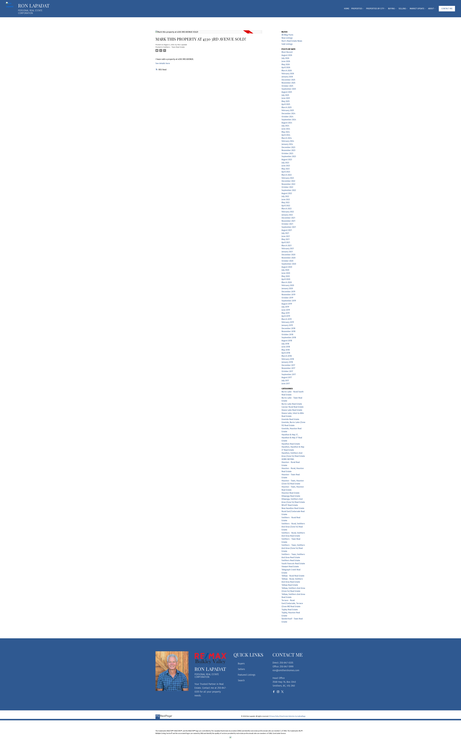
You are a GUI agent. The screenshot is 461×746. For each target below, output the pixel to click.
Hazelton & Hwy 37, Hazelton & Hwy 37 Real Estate (292, 437)
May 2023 (286, 169)
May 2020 (286, 276)
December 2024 (288, 113)
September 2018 (289, 337)
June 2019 (286, 310)
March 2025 (287, 107)
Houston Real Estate (290, 493)
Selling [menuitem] (402, 8)
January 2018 (287, 362)
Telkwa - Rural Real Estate (293, 576)
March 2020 (287, 282)
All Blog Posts (287, 35)
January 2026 (287, 77)
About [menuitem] (431, 8)
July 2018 (285, 344)
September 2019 (289, 301)
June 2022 (286, 199)
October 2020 (287, 261)
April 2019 (286, 316)
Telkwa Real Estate (290, 585)
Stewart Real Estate (290, 566)
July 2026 (285, 58)
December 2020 (288, 255)
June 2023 (286, 166)
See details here (162, 63)
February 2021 (288, 248)
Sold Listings (287, 44)
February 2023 (288, 178)
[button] (447, 8)
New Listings (287, 38)
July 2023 (285, 163)
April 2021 (286, 242)
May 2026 (286, 64)
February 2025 (288, 110)
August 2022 (287, 193)
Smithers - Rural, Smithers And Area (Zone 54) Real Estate (293, 526)
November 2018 (288, 331)
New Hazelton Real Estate (293, 508)
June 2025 (286, 98)
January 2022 (287, 215)
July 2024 (285, 126)
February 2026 (288, 73)
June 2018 (286, 347)
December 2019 (288, 291)
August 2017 (287, 377)
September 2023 (289, 156)
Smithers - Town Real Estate (174, 47)
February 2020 (288, 285)
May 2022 (286, 202)
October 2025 (287, 86)
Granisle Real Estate (290, 419)
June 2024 (286, 129)
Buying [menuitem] (391, 8)
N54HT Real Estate (290, 505)
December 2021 (288, 218)
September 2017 (289, 374)
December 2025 (288, 80)
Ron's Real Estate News (292, 41)
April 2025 (286, 104)
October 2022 (287, 187)
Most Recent (287, 52)
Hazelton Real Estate (291, 444)
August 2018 (287, 340)
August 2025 (287, 92)
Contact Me (446, 8)
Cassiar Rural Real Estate (292, 407)
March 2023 (287, 175)
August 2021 (287, 230)
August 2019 (287, 304)
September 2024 (289, 119)
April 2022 (286, 205)
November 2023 (288, 150)
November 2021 (288, 221)
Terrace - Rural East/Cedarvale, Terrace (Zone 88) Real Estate (292, 603)
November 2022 (288, 184)
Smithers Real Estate (291, 560)
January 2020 (287, 288)
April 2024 (286, 135)
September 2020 (289, 264)
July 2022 (285, 196)
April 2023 (286, 172)
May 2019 (286, 313)
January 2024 (287, 144)
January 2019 (287, 325)
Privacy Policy (274, 716)
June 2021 (286, 236)
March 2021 (286, 245)
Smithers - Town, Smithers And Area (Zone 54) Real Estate (293, 548)
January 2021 (287, 252)
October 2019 (287, 298)
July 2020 (285, 270)
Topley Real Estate (290, 609)
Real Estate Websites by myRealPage (293, 716)
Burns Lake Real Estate (292, 404)
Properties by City (375, 8)
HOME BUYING (288, 459)
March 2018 (287, 356)
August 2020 (287, 267)
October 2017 (287, 371)
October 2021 (287, 224)
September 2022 (289, 190)
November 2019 (288, 294)
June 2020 (286, 273)
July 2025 (285, 95)
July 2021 (285, 233)
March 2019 (287, 319)
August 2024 (287, 123)
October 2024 (287, 116)
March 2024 (287, 138)
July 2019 (285, 307)
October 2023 (287, 153)
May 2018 (286, 350)
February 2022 (288, 212)
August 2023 (287, 159)
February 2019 (288, 322)
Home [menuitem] (346, 8)
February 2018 (288, 359)
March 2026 (287, 70)
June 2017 (286, 383)
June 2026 (286, 61)
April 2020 (286, 279)
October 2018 (287, 334)
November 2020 (288, 258)
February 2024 (288, 141)
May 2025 (286, 101)
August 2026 (287, 55)
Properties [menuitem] (356, 8)
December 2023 (288, 147)
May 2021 (285, 239)
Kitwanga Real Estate (291, 496)
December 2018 (288, 328)
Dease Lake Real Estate (292, 410)
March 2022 (287, 208)
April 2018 (286, 353)
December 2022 (288, 181)
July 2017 (285, 380)
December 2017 (288, 365)
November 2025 (288, 83)
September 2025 (289, 89)
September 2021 (289, 227)
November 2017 (288, 368)
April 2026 (286, 67)
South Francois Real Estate (293, 563)
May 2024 (286, 132)
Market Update (417, 8)
